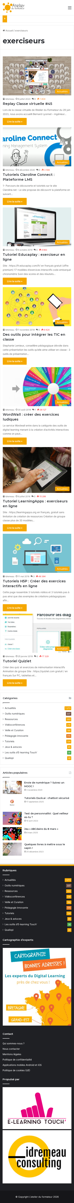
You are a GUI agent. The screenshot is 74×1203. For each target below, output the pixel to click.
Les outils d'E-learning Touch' (21, 752)
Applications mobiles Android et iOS (22, 1065)
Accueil (9, 30)
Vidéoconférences (15, 724)
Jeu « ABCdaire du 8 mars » (41, 828)
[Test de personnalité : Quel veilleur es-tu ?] (12, 818)
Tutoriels (9, 741)
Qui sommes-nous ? (13, 1043)
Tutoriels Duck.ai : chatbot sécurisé (46, 798)
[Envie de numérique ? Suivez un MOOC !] (12, 787)
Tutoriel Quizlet (17, 661)
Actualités (10, 708)
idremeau (9, 99)
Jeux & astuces (13, 747)
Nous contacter (11, 1048)
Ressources (11, 719)
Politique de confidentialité (17, 1059)
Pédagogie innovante (16, 735)
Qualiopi (9, 758)
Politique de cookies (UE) (16, 1070)
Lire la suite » (14, 121)
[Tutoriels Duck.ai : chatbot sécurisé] (12, 802)
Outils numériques (15, 713)
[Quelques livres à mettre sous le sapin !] (12, 849)
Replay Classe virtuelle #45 (27, 104)
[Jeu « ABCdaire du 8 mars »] (12, 833)
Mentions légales (12, 1054)
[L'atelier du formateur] (13, 7)
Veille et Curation (14, 730)
